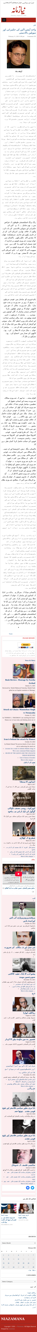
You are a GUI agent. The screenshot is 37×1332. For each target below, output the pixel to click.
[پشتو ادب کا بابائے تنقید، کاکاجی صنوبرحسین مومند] (24, 965)
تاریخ (33, 993)
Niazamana (13, 1319)
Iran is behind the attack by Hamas (19, 739)
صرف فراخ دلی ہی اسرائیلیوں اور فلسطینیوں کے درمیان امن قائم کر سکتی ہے (20, 1069)
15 (3, 1263)
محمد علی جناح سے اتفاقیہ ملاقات (25, 1302)
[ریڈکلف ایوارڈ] (24, 1004)
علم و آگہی (31, 1088)
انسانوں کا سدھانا (27, 782)
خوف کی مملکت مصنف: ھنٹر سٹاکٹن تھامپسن (21, 1084)
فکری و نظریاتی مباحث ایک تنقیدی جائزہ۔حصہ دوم (19, 1181)
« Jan (29, 1270)
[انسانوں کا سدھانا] (24, 773)
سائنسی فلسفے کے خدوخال (23, 1165)
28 (33, 1267)
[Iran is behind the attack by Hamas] (24, 730)
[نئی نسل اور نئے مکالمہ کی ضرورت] (24, 938)
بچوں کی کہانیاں (29, 762)
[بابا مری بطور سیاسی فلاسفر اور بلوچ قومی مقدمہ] (24, 1126)
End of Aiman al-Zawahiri (27, 757)
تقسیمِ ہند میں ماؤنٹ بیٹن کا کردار (20, 1039)
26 (23, 1267)
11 (18, 1259)
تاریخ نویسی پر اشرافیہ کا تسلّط (25, 1081)
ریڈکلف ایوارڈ (29, 1013)
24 (13, 1267)
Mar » (34, 1270)
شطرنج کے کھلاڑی (27, 838)
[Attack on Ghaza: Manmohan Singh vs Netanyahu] (24, 700)
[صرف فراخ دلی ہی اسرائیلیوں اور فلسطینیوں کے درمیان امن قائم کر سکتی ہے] (24, 1057)
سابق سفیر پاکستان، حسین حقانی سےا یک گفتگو (20, 888)
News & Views (30, 660)
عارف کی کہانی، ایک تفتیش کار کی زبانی (22, 852)
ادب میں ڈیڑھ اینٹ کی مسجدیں (25, 984)
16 (8, 1263)
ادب (33, 898)
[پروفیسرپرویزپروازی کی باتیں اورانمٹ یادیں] (24, 909)
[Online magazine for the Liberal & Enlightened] (18, 8)
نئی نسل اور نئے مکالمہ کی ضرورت (19, 947)
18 (18, 1263)
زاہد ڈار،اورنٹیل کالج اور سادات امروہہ (23, 986)
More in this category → (28, 760)
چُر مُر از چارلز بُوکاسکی (27, 988)
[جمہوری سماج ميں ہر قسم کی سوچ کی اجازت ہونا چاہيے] (8, 1208)
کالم (34, 25)
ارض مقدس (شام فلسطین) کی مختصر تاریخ (21, 1079)
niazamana (12, 1329)
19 (23, 1263)
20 (28, 1263)
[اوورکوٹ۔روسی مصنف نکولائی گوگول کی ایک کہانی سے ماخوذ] (24, 799)
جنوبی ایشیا (4, 1215)
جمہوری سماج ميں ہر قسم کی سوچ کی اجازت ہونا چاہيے (8, 1219)
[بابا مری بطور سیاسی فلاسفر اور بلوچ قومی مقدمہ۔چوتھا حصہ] (24, 1099)
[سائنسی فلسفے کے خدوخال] (24, 1156)
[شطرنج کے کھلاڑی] (24, 829)
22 (3, 1267)
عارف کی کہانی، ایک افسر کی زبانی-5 (23, 854)
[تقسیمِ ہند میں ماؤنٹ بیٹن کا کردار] (24, 1030)
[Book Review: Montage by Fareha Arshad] (24, 671)
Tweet (10, 634)
